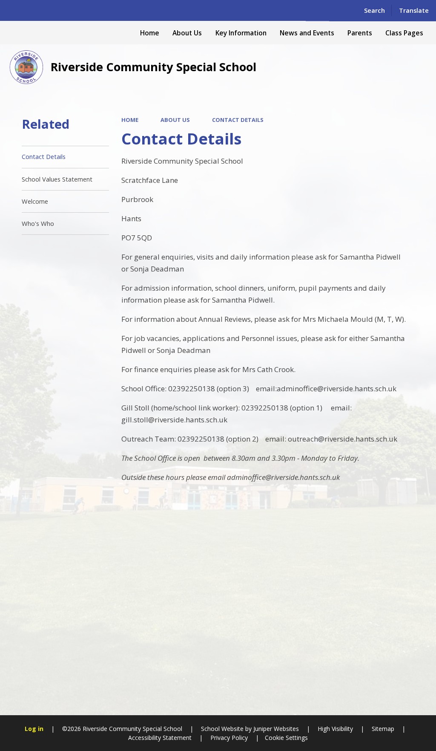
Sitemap (383, 729)
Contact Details (238, 120)
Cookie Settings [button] (286, 738)
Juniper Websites (275, 729)
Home (129, 120)
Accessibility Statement (160, 738)
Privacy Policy (229, 738)
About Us (175, 120)
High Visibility (335, 729)
